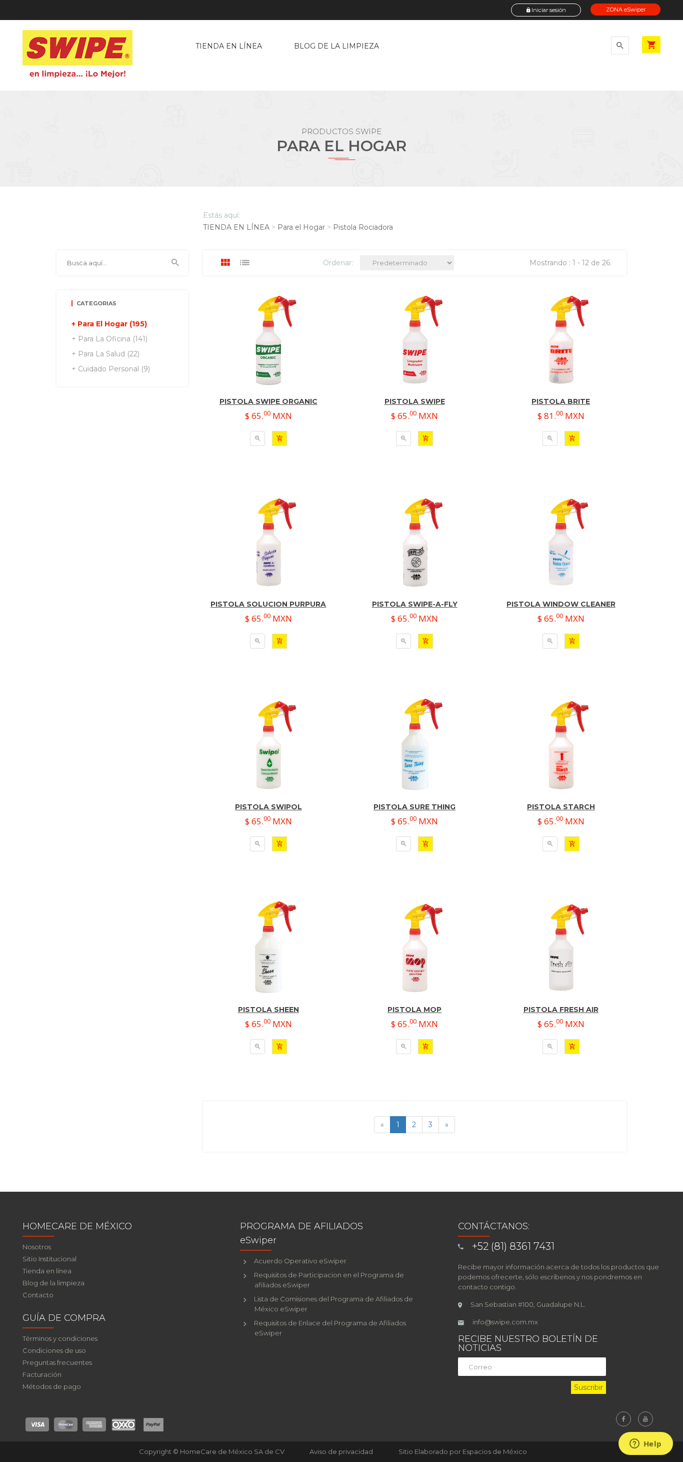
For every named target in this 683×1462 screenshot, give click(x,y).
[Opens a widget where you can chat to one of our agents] (645, 1444)
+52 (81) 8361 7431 (513, 1246)
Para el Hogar (301, 227)
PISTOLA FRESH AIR (561, 1009)
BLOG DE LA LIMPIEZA (336, 46)
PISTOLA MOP (415, 1009)
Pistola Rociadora (363, 227)
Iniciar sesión (548, 10)
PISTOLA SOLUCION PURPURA (268, 604)
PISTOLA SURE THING (415, 806)
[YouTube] (645, 1418)
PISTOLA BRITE (561, 401)
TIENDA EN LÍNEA (229, 46)
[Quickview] (257, 438)
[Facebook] (623, 1418)
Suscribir (588, 1387)
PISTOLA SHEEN (268, 1009)
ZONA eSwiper (626, 9)
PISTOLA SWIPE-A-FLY (415, 604)
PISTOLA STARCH (561, 806)
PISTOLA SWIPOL (268, 806)
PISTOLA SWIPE (414, 401)
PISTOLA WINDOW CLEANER (561, 604)
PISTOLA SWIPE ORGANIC (269, 401)
